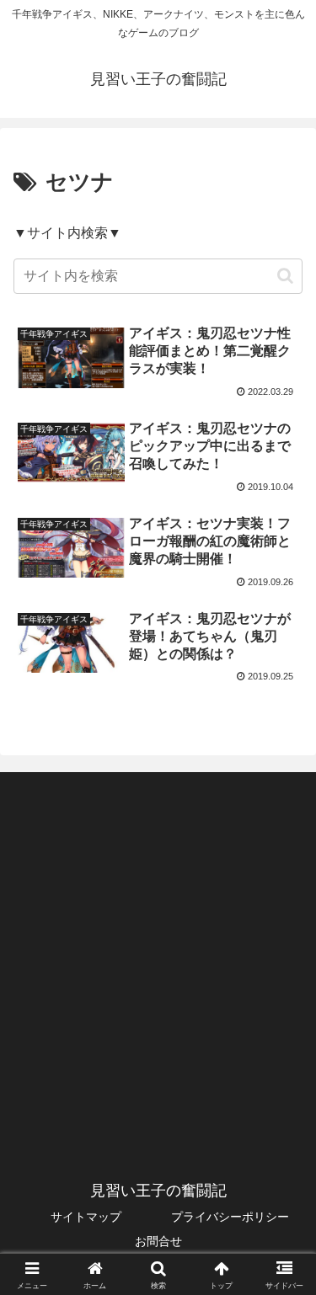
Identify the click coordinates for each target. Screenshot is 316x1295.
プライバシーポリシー (230, 1216)
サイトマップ (86, 1216)
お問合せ (158, 1241)
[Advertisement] (158, 953)
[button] (285, 275)
